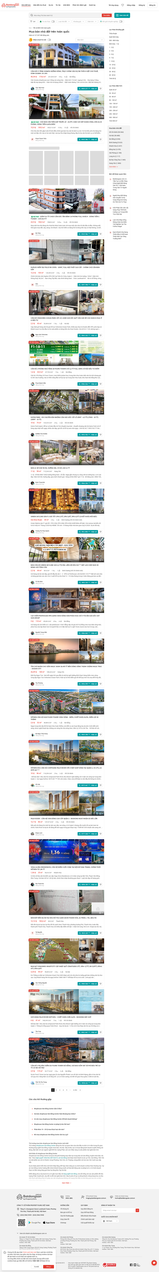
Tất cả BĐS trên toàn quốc (42, 28)
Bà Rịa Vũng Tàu (117, 160)
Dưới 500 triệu (114, 37)
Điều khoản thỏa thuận (88, 1216)
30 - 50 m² (112, 93)
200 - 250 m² (113, 110)
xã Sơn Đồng (62, 1158)
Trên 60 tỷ (112, 78)
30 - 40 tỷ (112, 71)
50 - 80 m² (112, 97)
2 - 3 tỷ (111, 51)
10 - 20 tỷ (112, 65)
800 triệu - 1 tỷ (114, 44)
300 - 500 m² (113, 117)
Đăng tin (152, 5)
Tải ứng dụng (113, 5)
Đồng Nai (115, 149)
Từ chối (36, 1267)
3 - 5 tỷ (111, 54)
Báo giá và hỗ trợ (66, 1212)
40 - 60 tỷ (112, 75)
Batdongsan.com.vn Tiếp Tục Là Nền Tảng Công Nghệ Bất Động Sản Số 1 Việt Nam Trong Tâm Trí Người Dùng (120, 184)
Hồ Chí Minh (116, 132)
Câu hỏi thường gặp (67, 1216)
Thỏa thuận (113, 33)
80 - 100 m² (113, 100)
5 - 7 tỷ (111, 58)
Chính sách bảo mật (87, 1219)
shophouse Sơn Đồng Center (45, 1145)
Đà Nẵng (114, 139)
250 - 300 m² (113, 114)
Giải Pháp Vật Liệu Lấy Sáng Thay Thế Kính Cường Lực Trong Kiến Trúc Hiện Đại (120, 211)
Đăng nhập (131, 5)
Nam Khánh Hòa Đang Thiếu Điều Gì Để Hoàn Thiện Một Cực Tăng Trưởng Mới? (120, 235)
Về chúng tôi (64, 1209)
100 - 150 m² (113, 103)
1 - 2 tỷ (111, 47)
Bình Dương (115, 142)
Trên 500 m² (113, 121)
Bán (30, 28)
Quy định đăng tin (87, 1209)
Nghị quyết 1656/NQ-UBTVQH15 (47, 1158)
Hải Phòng (115, 153)
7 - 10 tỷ (111, 61)
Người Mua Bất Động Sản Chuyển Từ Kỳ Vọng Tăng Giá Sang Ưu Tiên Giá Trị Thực (120, 198)
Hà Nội (114, 135)
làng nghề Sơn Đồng (70, 1174)
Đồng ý (48, 1267)
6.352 (75, 1090)
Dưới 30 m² (113, 90)
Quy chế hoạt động (87, 1212)
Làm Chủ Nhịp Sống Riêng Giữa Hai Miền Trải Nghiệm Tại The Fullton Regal (120, 223)
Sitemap (63, 1223)
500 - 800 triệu (114, 40)
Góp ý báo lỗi (64, 1219)
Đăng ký (142, 5)
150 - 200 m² (113, 107)
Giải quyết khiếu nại (87, 1223)
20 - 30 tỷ (112, 68)
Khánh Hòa (115, 146)
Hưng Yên (115, 163)
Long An (114, 156)
